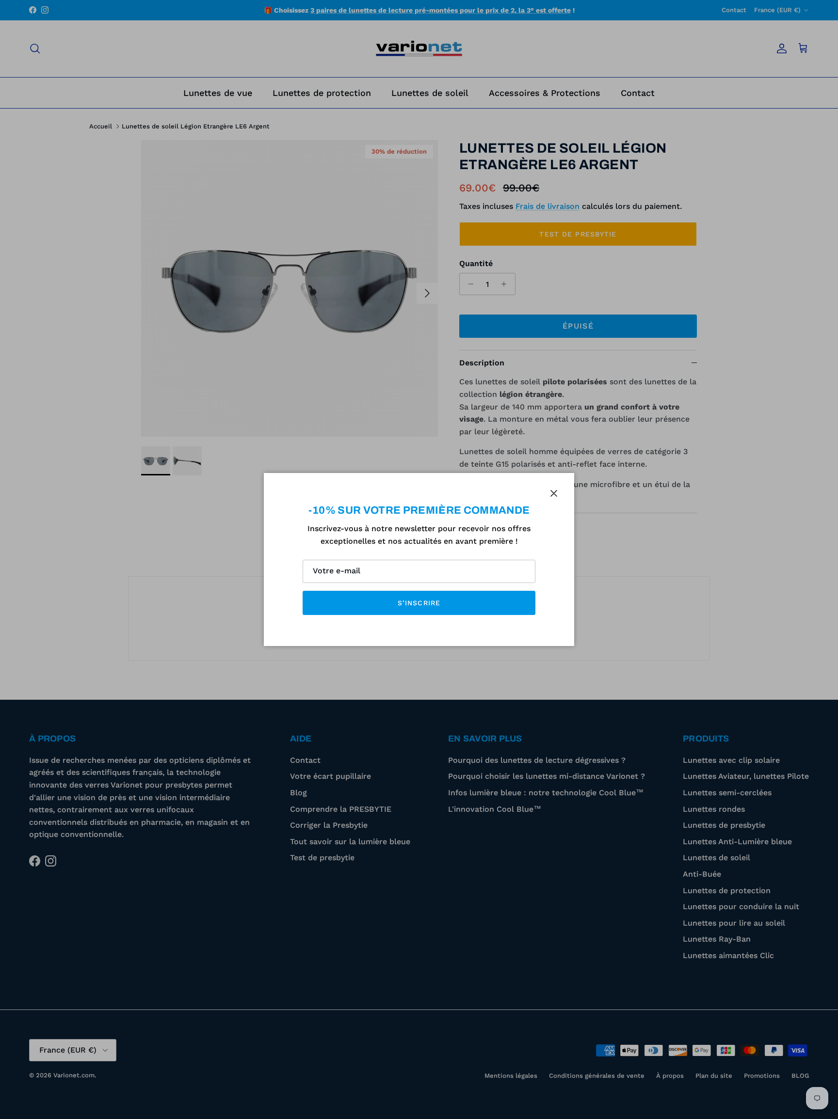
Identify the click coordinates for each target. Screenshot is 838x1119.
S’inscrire (419, 603)
